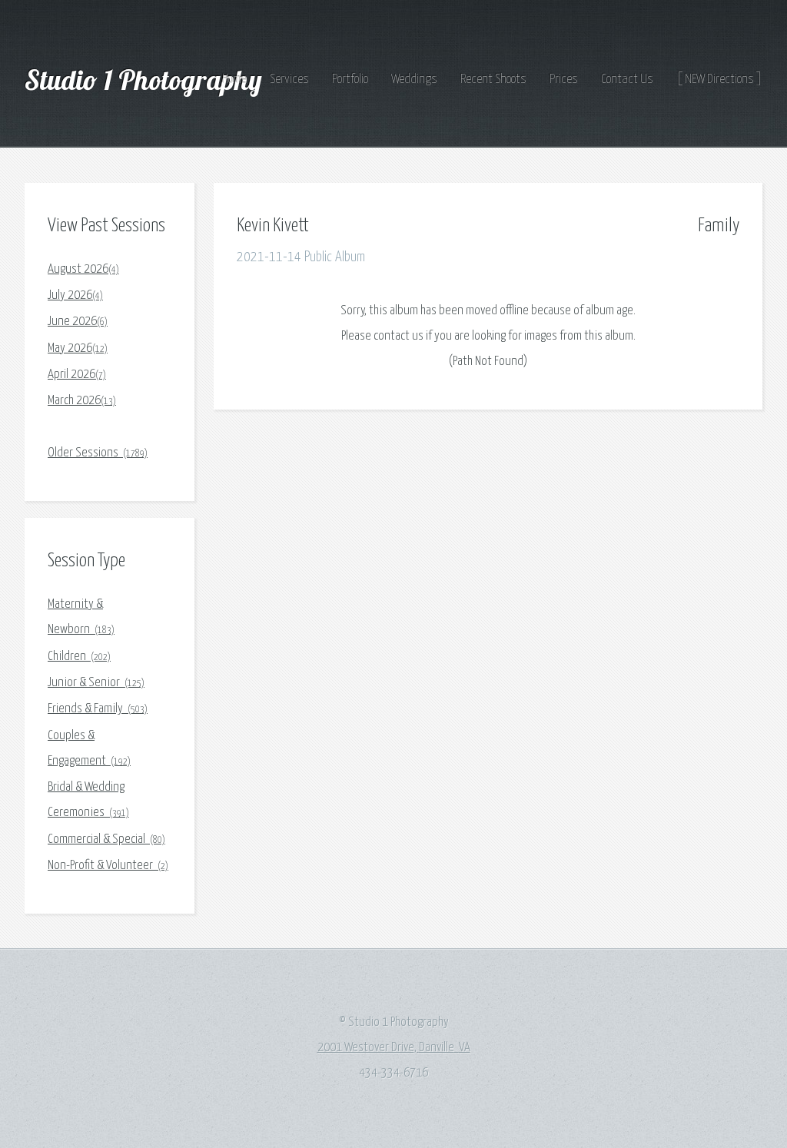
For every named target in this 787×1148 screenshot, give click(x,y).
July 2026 (75, 295)
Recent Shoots (493, 79)
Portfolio (350, 79)
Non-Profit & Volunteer (108, 865)
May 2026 (78, 348)
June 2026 (78, 321)
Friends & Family (98, 708)
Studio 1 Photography (146, 79)
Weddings (414, 79)
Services (289, 79)
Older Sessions (98, 453)
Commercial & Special (106, 839)
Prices (564, 79)
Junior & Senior (96, 682)
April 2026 (77, 374)
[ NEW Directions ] (719, 79)
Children (79, 656)
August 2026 (83, 269)
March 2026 (82, 400)
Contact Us (627, 79)
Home (234, 79)
